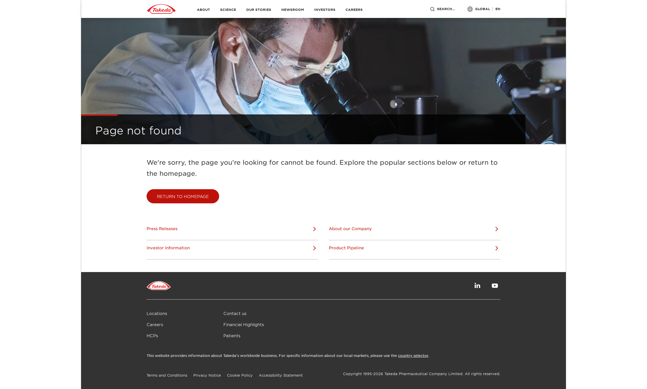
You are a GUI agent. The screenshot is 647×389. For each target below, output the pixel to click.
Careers (155, 324)
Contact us (234, 313)
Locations (157, 313)
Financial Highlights (243, 324)
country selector (413, 355)
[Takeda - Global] (161, 9)
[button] (183, 196)
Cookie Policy (240, 375)
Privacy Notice (207, 375)
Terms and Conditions (167, 375)
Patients (231, 335)
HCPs (152, 335)
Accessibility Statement (281, 375)
